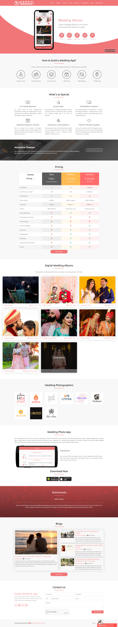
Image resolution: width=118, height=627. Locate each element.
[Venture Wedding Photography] (20, 413)
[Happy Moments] (20, 398)
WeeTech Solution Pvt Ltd (38, 623)
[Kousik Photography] (36, 413)
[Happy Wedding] (24, 3)
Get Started (59, 251)
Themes (64, 3)
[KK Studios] (51, 398)
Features (58, 3)
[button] (27, 465)
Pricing (70, 3)
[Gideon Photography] (97, 398)
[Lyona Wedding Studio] (66, 398)
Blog (92, 3)
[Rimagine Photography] (81, 398)
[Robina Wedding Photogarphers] (36, 398)
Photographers (85, 3)
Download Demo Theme (94, 150)
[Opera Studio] (51, 413)
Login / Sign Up (99, 3)
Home (52, 3)
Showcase (76, 3)
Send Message (97, 612)
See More (59, 574)
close (115, 625)
